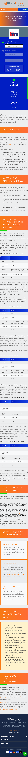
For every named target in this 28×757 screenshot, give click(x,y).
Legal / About (5, 743)
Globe (9, 144)
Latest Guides (5, 740)
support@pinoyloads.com (14, 730)
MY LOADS (22, 9)
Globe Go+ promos (19, 513)
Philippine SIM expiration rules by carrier (14, 574)
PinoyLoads (3, 702)
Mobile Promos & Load (7, 736)
